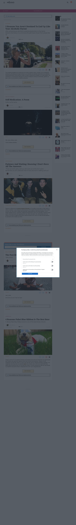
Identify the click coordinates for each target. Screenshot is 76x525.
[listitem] (38, 259)
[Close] (57, 250)
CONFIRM (30, 273)
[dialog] (38, 262)
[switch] (51, 262)
